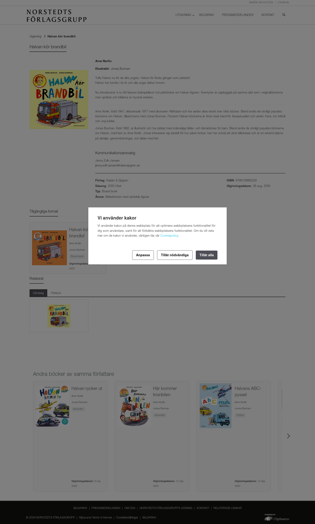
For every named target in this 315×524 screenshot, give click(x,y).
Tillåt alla (206, 255)
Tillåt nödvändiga (175, 255)
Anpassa (143, 255)
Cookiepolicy (169, 236)
